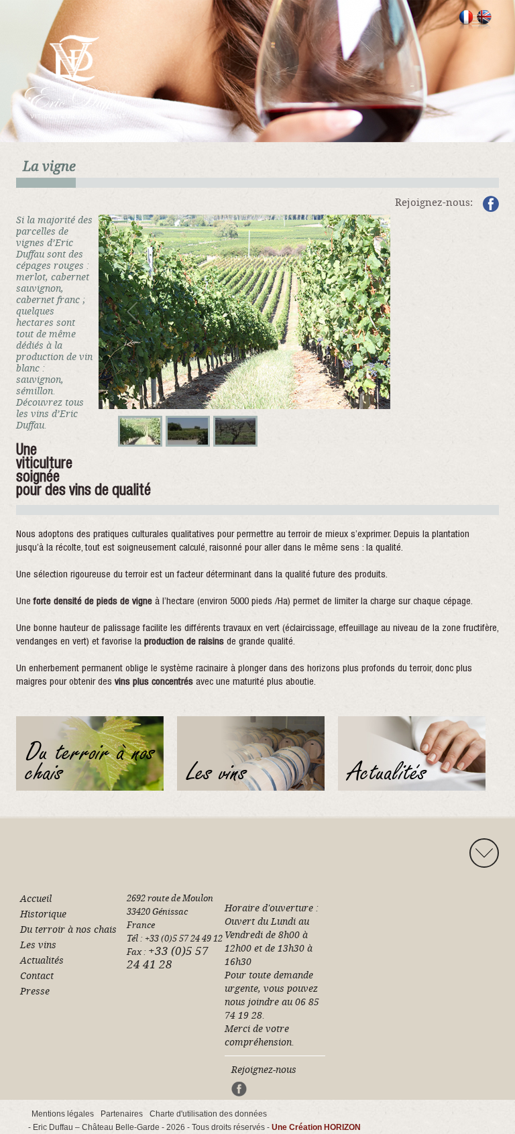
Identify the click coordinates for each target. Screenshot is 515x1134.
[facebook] (491, 207)
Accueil (36, 899)
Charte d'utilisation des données (208, 1114)
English (484, 19)
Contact (37, 976)
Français (466, 19)
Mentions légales (63, 1114)
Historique (43, 914)
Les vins (38, 945)
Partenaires (122, 1114)
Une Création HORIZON (316, 1127)
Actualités (42, 960)
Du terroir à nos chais (68, 929)
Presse (35, 991)
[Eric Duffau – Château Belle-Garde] (75, 76)
